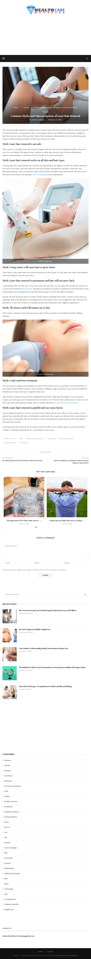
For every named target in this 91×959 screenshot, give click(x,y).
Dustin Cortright (38, 120)
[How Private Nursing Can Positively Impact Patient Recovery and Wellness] (9, 616)
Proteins (7, 863)
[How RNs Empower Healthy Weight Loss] (9, 635)
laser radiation (10, 443)
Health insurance (10, 801)
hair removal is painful (35, 439)
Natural (7, 843)
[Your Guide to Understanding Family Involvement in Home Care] (9, 654)
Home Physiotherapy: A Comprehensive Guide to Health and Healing (45, 686)
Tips (5, 894)
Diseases (7, 771)
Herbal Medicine (10, 817)
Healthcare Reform (11, 812)
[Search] (87, 58)
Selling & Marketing (12, 873)
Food (6, 791)
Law (5, 832)
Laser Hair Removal (66, 439)
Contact (50, 952)
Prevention (8, 858)
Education (8, 781)
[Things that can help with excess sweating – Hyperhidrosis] (67, 497)
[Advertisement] (45, 32)
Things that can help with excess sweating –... (67, 520)
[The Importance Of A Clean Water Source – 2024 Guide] (24, 497)
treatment (24, 443)
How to (7, 827)
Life (5, 837)
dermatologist (9, 439)
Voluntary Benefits (11, 904)
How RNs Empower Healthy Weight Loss (35, 629)
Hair (21, 439)
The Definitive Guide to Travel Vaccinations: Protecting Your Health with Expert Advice (52, 667)
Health (6, 796)
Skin (6, 878)
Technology (8, 889)
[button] (7, 502)
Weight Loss (9, 909)
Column (26, 108)
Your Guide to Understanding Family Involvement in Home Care (43, 648)
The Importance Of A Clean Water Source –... (24, 520)
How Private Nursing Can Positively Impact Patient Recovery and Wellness (48, 610)
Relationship (9, 868)
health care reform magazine (67, 955)
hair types (51, 439)
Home (16, 108)
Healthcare (8, 807)
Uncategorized (10, 899)
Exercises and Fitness (12, 786)
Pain (6, 853)
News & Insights (10, 848)
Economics (8, 776)
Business (7, 760)
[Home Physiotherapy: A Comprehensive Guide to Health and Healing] (9, 692)
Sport (6, 884)
